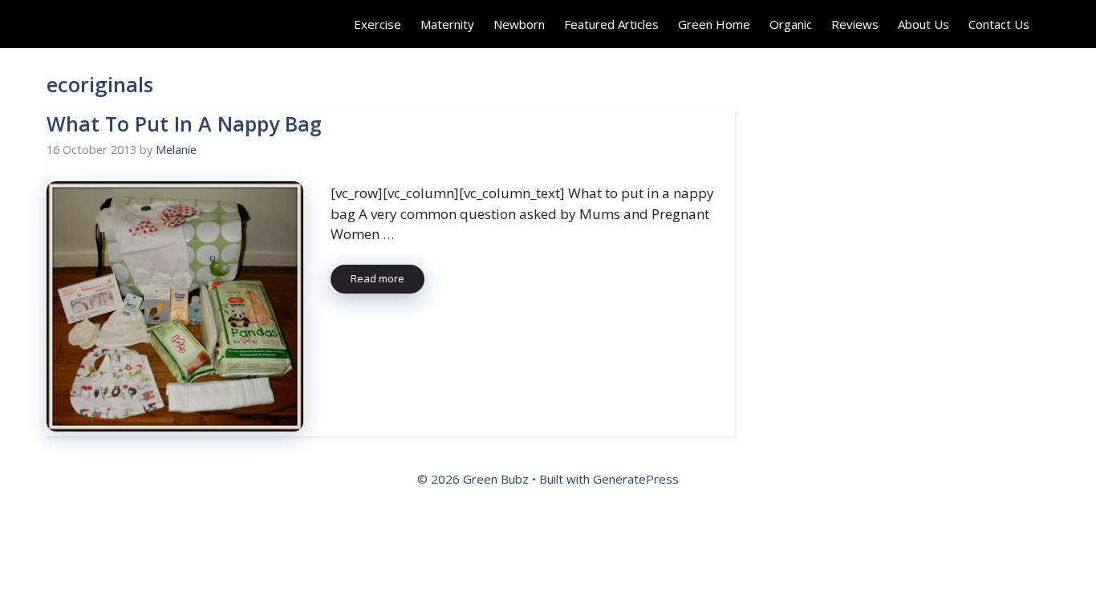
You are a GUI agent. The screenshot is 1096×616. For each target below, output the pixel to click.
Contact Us (998, 24)
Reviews (855, 24)
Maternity (447, 24)
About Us (923, 24)
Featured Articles (611, 24)
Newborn (519, 24)
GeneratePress (636, 479)
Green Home (714, 24)
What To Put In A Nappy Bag (184, 123)
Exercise (377, 24)
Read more (377, 278)
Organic (790, 24)
